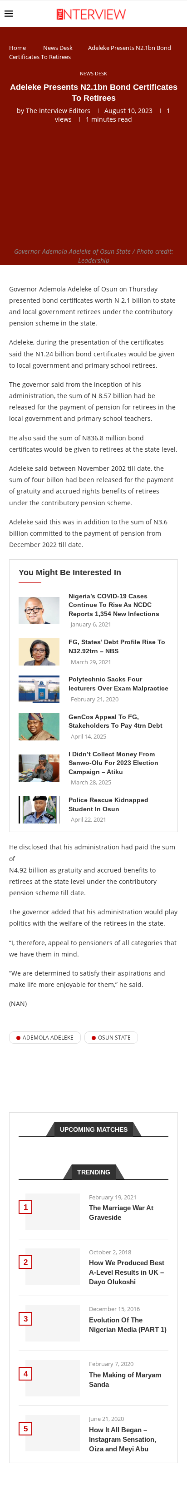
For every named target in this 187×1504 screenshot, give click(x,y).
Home (17, 48)
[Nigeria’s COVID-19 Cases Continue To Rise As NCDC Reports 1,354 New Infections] (39, 610)
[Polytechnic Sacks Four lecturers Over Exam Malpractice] (39, 689)
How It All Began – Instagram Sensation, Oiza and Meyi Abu (122, 1439)
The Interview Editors (58, 110)
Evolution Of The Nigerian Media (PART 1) (128, 1324)
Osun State (114, 1037)
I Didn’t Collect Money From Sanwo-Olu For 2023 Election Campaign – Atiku (113, 762)
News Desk (58, 48)
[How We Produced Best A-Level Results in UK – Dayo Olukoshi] (52, 1266)
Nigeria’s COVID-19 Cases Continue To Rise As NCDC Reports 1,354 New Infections (114, 604)
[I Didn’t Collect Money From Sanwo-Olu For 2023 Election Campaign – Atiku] (39, 768)
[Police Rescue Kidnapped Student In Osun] (39, 810)
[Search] (177, 13)
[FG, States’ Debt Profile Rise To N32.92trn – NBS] (39, 652)
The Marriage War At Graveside (121, 1212)
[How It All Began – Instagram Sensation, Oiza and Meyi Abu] (52, 1433)
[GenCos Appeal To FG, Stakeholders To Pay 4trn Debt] (39, 726)
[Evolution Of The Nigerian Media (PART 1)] (52, 1323)
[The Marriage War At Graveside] (52, 1211)
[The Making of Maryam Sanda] (52, 1378)
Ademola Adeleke (48, 1037)
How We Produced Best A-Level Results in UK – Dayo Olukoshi (126, 1272)
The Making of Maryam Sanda (125, 1379)
